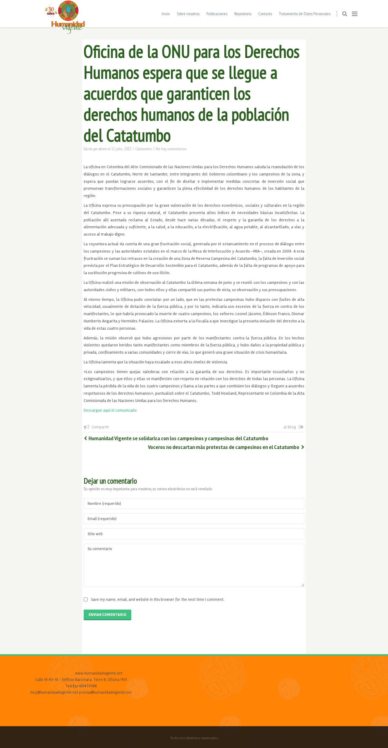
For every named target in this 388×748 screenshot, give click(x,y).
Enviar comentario (107, 614)
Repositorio (242, 13)
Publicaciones (216, 13)
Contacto (265, 13)
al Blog (289, 427)
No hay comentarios (171, 148)
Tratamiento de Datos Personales (304, 13)
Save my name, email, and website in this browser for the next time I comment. (157, 599)
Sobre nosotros (188, 13)
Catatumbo (143, 148)
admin (103, 148)
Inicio (166, 13)
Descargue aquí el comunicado (110, 410)
